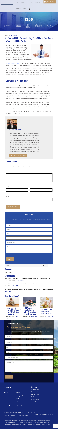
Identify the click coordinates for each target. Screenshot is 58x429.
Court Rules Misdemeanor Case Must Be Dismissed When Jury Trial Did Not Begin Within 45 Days (29, 289)
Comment (8, 171)
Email (31, 186)
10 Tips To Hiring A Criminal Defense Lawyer (20, 396)
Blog (17, 401)
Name (7, 186)
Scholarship (6, 390)
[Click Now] (9, 405)
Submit (9, 259)
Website (7, 196)
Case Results (7, 395)
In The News (18, 390)
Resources (18, 392)
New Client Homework (9, 401)
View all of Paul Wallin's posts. (18, 155)
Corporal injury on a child (12, 63)
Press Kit (6, 392)
